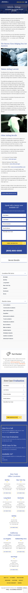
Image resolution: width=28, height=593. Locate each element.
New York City (6, 285)
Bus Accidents (6, 324)
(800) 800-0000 (21, 2)
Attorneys (12, 577)
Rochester (5, 291)
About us (6, 577)
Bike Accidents (7, 327)
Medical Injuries (7, 330)
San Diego (14, 556)
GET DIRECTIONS (7, 510)
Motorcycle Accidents (8, 316)
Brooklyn (5, 277)
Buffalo (5, 279)
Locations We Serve (8, 273)
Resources (7, 580)
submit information (12, 243)
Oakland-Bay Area (21, 538)
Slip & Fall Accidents (8, 310)
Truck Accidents (7, 319)
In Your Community (11, 582)
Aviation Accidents (8, 335)
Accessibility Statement (16, 589)
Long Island (6, 282)
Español (20, 582)
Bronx (4, 293)
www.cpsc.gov (12, 159)
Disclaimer (19, 588)
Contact (21, 580)
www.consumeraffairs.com (18, 167)
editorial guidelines (15, 362)
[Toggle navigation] (26, 2)
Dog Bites (5, 313)
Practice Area (20, 577)
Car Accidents (6, 305)
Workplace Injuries (8, 333)
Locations (14, 580)
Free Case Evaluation (12, 417)
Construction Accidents (9, 307)
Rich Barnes (22, 363)
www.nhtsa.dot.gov (15, 164)
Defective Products (8, 338)
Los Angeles (7, 538)
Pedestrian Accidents (8, 321)
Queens (5, 288)
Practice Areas (6, 301)
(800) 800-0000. (14, 432)
